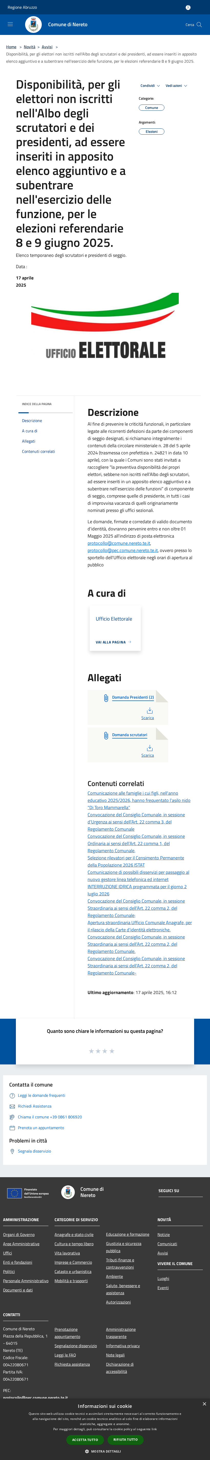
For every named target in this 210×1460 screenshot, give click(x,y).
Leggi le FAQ (65, 1355)
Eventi (163, 1288)
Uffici (7, 1253)
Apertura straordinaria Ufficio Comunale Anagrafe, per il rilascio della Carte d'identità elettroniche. (140, 926)
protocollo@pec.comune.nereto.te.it (123, 550)
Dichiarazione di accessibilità (120, 1367)
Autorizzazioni (118, 1302)
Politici (9, 1271)
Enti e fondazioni (17, 1262)
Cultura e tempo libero (74, 1244)
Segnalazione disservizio (76, 1346)
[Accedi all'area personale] (188, 8)
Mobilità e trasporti (71, 1281)
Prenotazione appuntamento (67, 1333)
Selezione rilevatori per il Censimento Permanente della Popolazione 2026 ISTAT (136, 861)
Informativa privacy (123, 1346)
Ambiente (114, 1276)
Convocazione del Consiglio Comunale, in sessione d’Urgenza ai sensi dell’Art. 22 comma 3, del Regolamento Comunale (136, 821)
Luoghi (163, 1278)
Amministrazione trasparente (121, 1333)
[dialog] (105, 1429)
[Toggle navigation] (10, 24)
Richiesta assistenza (72, 1364)
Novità (29, 47)
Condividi (148, 85)
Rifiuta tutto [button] (125, 1439)
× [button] (204, 1404)
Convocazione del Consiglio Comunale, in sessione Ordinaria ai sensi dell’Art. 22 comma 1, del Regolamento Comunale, (136, 843)
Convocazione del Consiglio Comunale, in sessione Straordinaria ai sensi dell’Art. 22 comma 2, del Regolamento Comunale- (136, 965)
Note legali (115, 1355)
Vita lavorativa (67, 1253)
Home (11, 47)
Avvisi (47, 47)
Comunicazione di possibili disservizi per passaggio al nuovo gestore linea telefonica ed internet (138, 876)
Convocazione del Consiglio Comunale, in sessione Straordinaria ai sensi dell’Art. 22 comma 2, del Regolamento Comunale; (136, 908)
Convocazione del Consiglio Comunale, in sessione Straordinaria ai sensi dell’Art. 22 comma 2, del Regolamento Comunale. (136, 944)
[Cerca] (199, 25)
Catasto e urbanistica (73, 1271)
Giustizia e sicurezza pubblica (123, 1247)
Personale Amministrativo (25, 1281)
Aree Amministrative (21, 1244)
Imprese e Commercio (73, 1262)
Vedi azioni (174, 85)
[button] (105, 1451)
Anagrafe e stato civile (74, 1234)
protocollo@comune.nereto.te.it (119, 543)
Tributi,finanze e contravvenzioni (120, 1263)
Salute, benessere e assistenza (123, 1289)
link (154, 1429)
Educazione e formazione (127, 1234)
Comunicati (167, 1244)
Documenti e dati (18, 1290)
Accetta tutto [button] (85, 1440)
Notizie (164, 1234)
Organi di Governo (19, 1234)
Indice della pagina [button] (36, 403)
